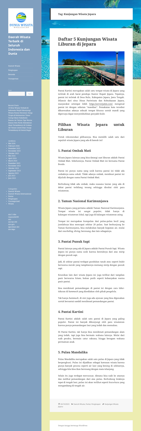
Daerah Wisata (14, 66)
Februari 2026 (14, 146)
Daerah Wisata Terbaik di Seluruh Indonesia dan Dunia (19, 45)
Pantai (10, 196)
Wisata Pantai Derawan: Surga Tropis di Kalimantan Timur (20, 114)
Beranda (11, 74)
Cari (10, 90)
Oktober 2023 (13, 168)
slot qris (11, 224)
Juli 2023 (11, 175)
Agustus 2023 (13, 173)
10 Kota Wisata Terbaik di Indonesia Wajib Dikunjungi (19, 109)
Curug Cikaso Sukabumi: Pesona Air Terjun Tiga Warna (20, 119)
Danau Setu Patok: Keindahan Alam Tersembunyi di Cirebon (20, 124)
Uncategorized (14, 201)
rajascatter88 (13, 217)
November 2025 (14, 151)
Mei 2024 (11, 156)
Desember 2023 (14, 163)
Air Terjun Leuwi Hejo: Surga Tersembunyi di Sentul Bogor (19, 129)
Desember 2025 (14, 148)
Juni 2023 (12, 178)
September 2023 (14, 171)
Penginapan (13, 70)
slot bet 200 (12, 222)
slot (9, 219)
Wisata (11, 204)
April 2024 (12, 158)
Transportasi (13, 79)
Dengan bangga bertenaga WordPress (72, 425)
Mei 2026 (11, 143)
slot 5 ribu (12, 214)
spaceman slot (13, 227)
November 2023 (14, 166)
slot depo (11, 229)
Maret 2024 (12, 161)
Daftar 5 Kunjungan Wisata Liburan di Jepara (87, 41)
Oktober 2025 (13, 153)
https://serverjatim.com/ (101, 103)
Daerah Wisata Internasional (19, 194)
